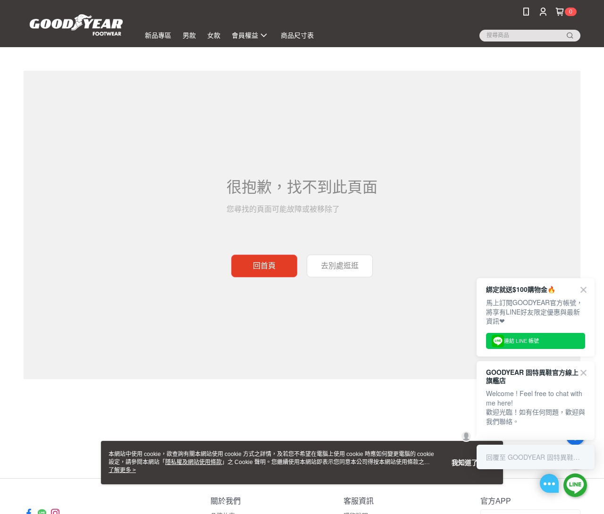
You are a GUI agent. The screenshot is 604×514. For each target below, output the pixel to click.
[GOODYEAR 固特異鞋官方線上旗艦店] (76, 24)
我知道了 (465, 462)
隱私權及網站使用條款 (193, 462)
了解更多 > (122, 470)
